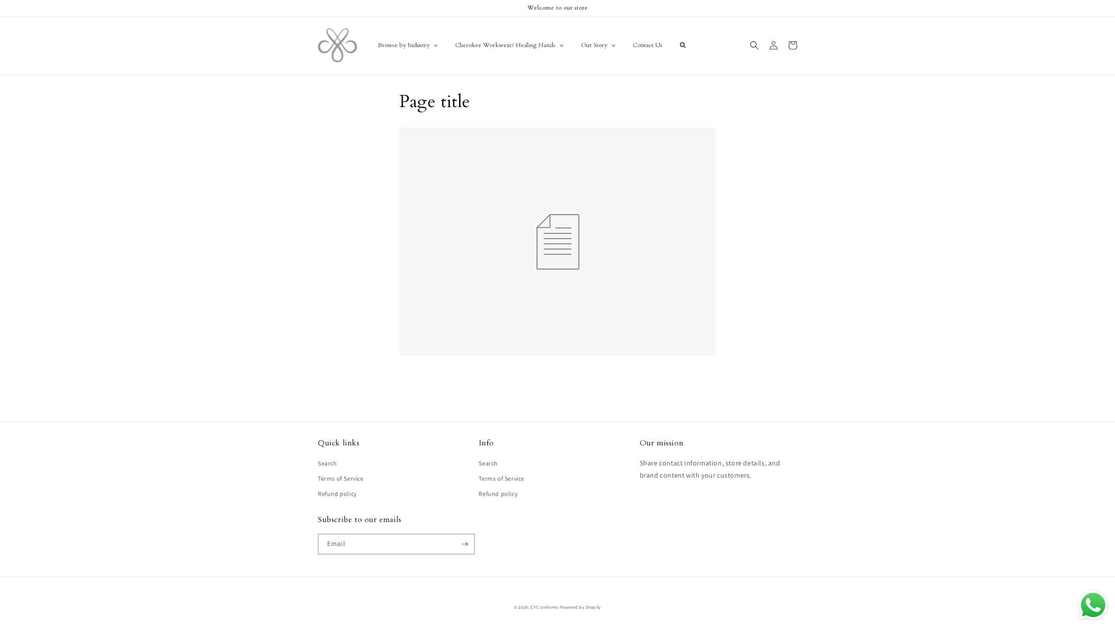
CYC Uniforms (544, 607)
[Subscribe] (464, 544)
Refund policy (337, 494)
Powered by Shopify (580, 607)
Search (327, 463)
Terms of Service (341, 478)
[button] (754, 45)
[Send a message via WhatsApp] (1093, 605)
